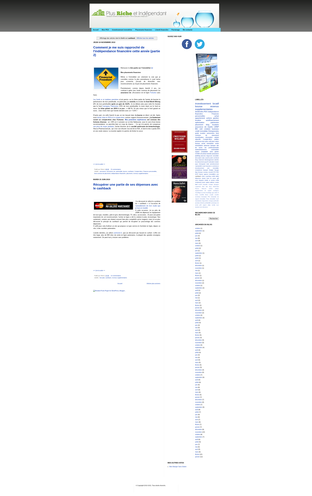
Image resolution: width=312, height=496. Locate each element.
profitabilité (208, 203)
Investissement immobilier (122, 30)
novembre (198, 268)
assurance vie (111, 171)
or (209, 180)
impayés (201, 180)
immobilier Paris (204, 199)
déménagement (209, 160)
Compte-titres (138, 171)
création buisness (211, 129)
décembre (198, 265)
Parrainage (175, 30)
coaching (208, 176)
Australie (205, 184)
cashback (131, 171)
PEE (217, 172)
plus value (215, 141)
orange (211, 200)
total (207, 164)
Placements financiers (143, 30)
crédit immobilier (201, 131)
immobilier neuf (214, 199)
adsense (207, 145)
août (196, 290)
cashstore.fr (117, 233)
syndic (211, 158)
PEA (205, 112)
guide (197, 133)
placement (129, 173)
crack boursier (206, 166)
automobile (119, 171)
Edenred (201, 160)
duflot (217, 176)
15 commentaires (116, 169)
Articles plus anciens (153, 283)
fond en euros (211, 178)
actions (209, 118)
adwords (203, 156)
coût (210, 141)
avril (196, 241)
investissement (199, 168)
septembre (198, 231)
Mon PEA (105, 30)
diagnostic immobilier (212, 156)
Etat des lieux (207, 186)
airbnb (216, 137)
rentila (213, 205)
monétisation (199, 137)
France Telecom (200, 188)
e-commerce (215, 166)
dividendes (199, 112)
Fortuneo (153, 93)
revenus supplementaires (140, 173)
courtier (217, 194)
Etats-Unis (216, 186)
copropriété (198, 166)
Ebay (196, 160)
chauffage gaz (210, 192)
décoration (198, 158)
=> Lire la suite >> (99, 164)
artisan (217, 188)
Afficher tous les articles (145, 38)
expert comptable (201, 152)
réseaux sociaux (203, 172)
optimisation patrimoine (207, 122)
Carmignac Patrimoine (110, 106)
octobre (197, 228)
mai (196, 238)
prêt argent (202, 205)
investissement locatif (207, 103)
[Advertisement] (121, 62)
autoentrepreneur (201, 149)
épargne (205, 170)
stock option (205, 182)
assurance (103, 171)
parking (197, 156)
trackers (197, 207)
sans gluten (214, 152)
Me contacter (187, 30)
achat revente (206, 154)
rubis (203, 158)
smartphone (198, 170)
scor (217, 205)
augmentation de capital (203, 190)
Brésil (217, 158)
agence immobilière (210, 174)
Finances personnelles (150, 171)
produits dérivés (199, 203)
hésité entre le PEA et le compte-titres (110, 117)
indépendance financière (118, 173)
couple (211, 194)
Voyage (216, 170)
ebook (204, 178)
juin (196, 236)
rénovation (209, 137)
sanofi (207, 158)
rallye (209, 205)
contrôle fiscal (203, 194)
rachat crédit (215, 180)
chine (203, 176)
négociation (205, 200)
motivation (211, 162)
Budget (211, 170)
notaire (217, 162)
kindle (206, 180)
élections (205, 207)
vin (214, 158)
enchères (197, 196)
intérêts (216, 160)
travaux (197, 143)
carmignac (216, 190)
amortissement (214, 164)
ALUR (200, 184)
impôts (210, 127)
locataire (215, 125)
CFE (214, 172)
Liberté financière (161, 30)
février (197, 263)
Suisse (201, 174)
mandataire (198, 200)
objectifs (198, 139)
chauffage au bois (200, 192)
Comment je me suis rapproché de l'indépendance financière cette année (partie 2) (126, 51)
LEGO (210, 188)
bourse (125, 171)
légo (196, 172)
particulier (216, 200)
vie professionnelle (212, 147)
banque (213, 145)
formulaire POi (205, 196)
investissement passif (201, 162)
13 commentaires (116, 275)
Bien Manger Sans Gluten (177, 466)
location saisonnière (207, 133)
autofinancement (212, 120)
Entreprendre (214, 131)
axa (218, 174)
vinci (201, 207)
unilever (212, 182)
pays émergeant (200, 164)
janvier (197, 278)
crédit (213, 176)
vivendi (210, 172)
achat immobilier (207, 143)
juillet (197, 233)
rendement (198, 182)
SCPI (196, 174)
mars (196, 243)
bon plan (102, 277)
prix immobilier (213, 168)
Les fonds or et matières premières (106, 99)
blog (207, 125)
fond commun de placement (102, 173)
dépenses (198, 178)
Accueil (96, 30)
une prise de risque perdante (103, 126)
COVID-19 (198, 154)
